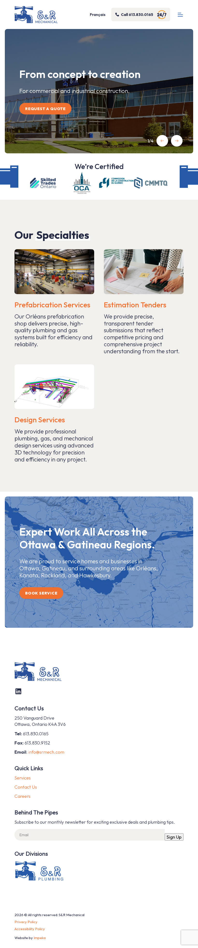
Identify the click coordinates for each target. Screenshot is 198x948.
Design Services (39, 419)
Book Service (41, 593)
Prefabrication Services (52, 304)
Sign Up (174, 837)
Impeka (40, 937)
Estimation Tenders (135, 304)
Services (22, 778)
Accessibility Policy (29, 929)
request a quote (45, 108)
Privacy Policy (25, 922)
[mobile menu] (180, 14)
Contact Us (25, 787)
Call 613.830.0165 (137, 14)
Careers (22, 796)
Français (98, 14)
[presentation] (162, 141)
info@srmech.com (46, 752)
